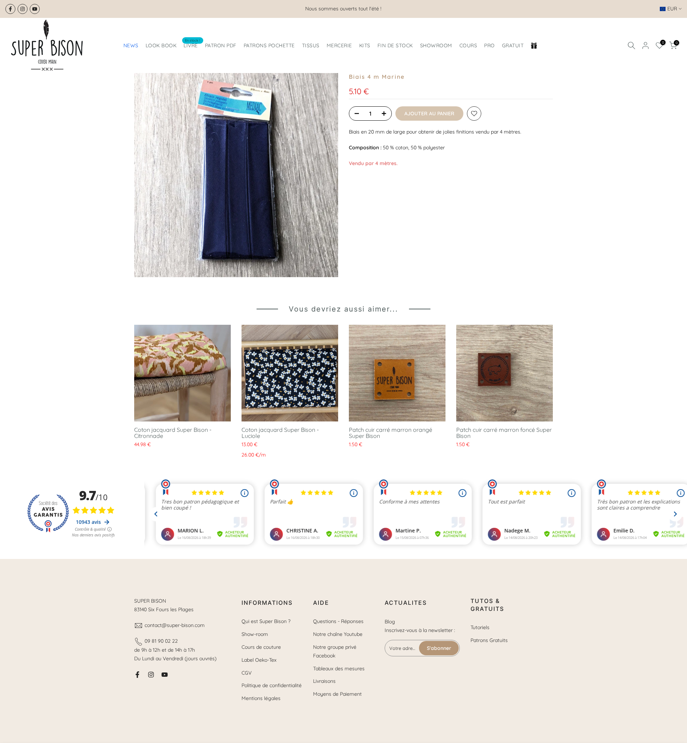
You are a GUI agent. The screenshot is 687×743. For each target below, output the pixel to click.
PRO (489, 45)
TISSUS (311, 45)
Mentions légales (261, 698)
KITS (364, 45)
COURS (468, 45)
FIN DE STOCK (395, 45)
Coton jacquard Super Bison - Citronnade (172, 432)
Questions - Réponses (338, 621)
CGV (247, 673)
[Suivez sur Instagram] (23, 9)
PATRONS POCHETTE (269, 45)
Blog (390, 621)
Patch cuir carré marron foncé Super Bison (504, 432)
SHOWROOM (436, 45)
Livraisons (324, 681)
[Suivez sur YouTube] (35, 9)
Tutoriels (480, 627)
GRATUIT (513, 45)
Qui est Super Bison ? (266, 621)
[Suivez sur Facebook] (10, 9)
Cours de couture (261, 647)
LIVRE (192, 45)
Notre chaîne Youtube (337, 634)
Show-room (255, 634)
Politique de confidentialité (272, 685)
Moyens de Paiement (337, 694)
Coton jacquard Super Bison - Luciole (280, 432)
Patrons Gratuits (489, 640)
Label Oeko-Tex (259, 660)
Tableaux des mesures (339, 668)
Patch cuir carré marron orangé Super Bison (390, 432)
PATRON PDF (221, 45)
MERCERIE (339, 45)
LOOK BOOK (161, 45)
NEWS (130, 45)
